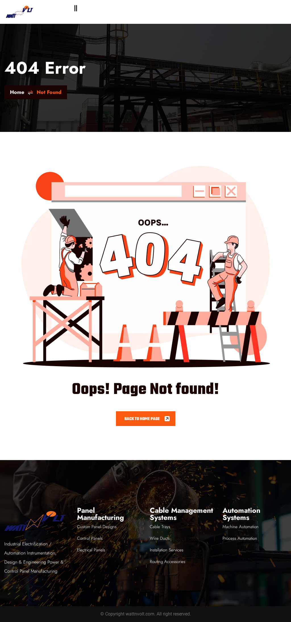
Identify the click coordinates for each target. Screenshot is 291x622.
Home (17, 92)
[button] (76, 8)
